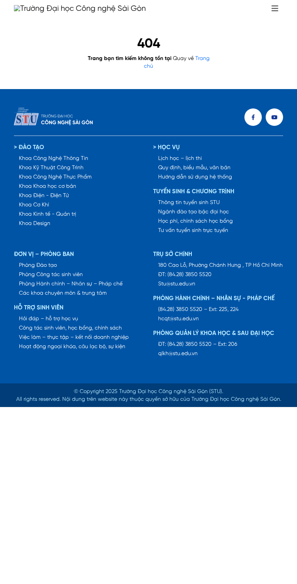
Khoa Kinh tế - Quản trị (47, 214)
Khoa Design (34, 224)
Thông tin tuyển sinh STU (189, 203)
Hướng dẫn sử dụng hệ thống (195, 177)
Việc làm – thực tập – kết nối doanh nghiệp (74, 337)
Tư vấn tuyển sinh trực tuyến (193, 231)
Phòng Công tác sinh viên (51, 275)
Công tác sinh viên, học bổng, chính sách (70, 328)
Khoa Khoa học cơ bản (47, 186)
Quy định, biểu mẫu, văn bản (194, 168)
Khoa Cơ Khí (34, 205)
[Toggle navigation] (275, 9)
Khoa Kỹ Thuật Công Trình (51, 168)
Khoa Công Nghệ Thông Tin (53, 158)
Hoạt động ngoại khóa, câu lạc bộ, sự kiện (72, 347)
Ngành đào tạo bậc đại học (193, 212)
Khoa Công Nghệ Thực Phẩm (55, 177)
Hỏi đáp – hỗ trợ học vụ (48, 319)
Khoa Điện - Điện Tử (44, 196)
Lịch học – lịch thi (180, 158)
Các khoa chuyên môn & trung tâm (63, 293)
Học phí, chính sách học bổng (195, 221)
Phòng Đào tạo (38, 265)
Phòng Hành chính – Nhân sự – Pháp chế (71, 284)
